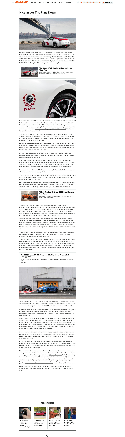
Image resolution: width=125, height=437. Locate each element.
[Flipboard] (84, 2)
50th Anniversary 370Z (48, 134)
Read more (42, 76)
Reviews (46, 2)
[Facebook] (78, 2)
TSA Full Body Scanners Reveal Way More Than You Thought (69, 423)
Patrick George (24, 15)
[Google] (96, 2)
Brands (53, 2)
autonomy (48, 366)
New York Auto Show (38, 52)
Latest (33, 2)
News (39, 2)
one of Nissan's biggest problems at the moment (50, 129)
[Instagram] (93, 2)
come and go (40, 220)
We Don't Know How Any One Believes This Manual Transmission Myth (25, 424)
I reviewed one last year (51, 239)
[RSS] (100, 2)
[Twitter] (87, 2)
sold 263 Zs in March (64, 318)
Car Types (61, 2)
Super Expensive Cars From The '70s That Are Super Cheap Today (39, 423)
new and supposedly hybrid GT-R (42, 309)
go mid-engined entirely (29, 222)
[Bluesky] (81, 2)
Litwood (28, 140)
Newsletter (108, 2)
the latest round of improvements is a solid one (37, 245)
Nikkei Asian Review (55, 355)
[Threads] (90, 2)
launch (68, 220)
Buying (68, 2)
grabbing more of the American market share (39, 363)
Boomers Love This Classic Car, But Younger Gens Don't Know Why (54, 423)
